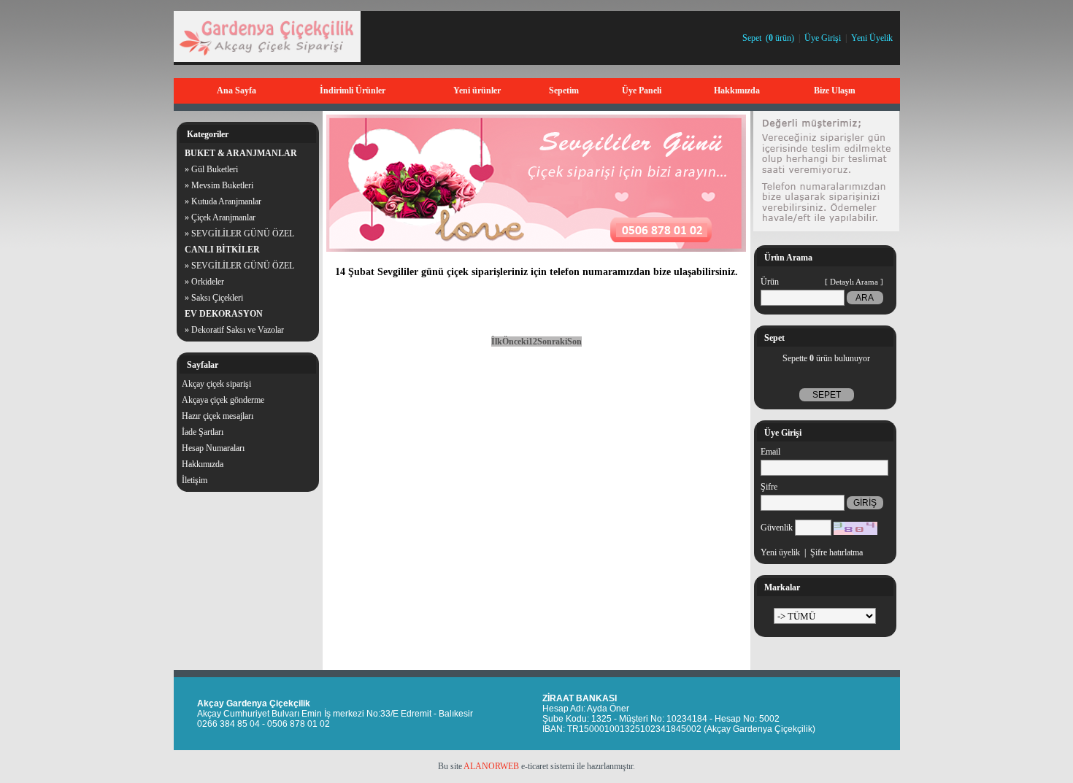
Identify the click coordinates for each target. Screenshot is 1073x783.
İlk (496, 341)
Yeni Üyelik (872, 38)
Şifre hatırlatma (836, 552)
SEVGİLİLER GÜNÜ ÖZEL (242, 233)
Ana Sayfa (236, 90)
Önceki (515, 341)
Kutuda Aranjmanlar (226, 201)
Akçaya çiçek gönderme (223, 400)
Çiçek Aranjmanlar (223, 217)
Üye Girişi (822, 38)
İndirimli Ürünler (352, 90)
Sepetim (564, 90)
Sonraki (552, 341)
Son (574, 341)
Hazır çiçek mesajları (217, 416)
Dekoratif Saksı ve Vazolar (237, 330)
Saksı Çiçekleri (217, 298)
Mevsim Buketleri (222, 185)
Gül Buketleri (214, 169)
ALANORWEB (491, 766)
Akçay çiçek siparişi (216, 384)
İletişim (194, 480)
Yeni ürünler (477, 90)
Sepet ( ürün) (768, 38)
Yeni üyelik (780, 552)
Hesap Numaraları (213, 448)
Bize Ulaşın (834, 90)
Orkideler (207, 282)
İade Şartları (202, 432)
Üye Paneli (641, 90)
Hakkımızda (737, 90)
